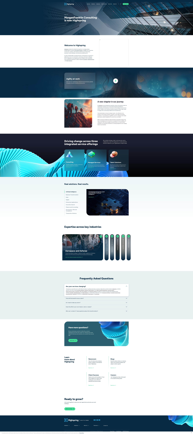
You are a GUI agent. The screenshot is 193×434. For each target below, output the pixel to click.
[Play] (115, 81)
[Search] (118, 4)
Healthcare (75, 294)
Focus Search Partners (78, 50)
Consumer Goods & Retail (115, 292)
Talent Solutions (69, 60)
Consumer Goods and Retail (106, 247)
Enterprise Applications (103, 290)
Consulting (85, 59)
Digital (97, 290)
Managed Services (91, 59)
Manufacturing (117, 244)
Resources (96, 425)
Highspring (66, 49)
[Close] (191, 433)
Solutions (66, 425)
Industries (76, 425)
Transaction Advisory (93, 291)
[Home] (69, 4)
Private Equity (123, 244)
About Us (85, 425)
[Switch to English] (121, 4)
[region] (96, 432)
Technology (128, 243)
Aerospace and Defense (74, 247)
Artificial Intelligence (80, 290)
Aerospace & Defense (106, 292)
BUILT (85, 50)
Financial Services (112, 245)
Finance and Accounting (70, 291)
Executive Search (111, 290)
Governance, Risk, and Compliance (81, 291)
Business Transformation (89, 290)
